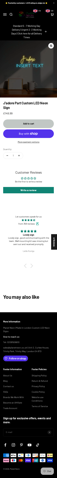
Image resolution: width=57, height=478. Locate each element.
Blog (5, 381)
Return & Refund (40, 381)
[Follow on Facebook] (5, 445)
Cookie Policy (38, 391)
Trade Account (10, 408)
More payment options (28, 142)
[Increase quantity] (19, 155)
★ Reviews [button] (54, 241)
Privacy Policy (38, 386)
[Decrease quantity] (7, 155)
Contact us (8, 386)
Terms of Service (40, 406)
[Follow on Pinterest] (21, 445)
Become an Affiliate (12, 402)
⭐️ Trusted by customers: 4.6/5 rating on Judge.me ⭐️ (24, 3)
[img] (28, 220)
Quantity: (7, 149)
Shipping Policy (39, 375)
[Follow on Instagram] (13, 445)
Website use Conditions (37, 399)
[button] (26, 266)
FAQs (5, 391)
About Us (7, 375)
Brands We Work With (13, 397)
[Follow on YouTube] (29, 445)
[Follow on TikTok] (37, 445)
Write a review (28, 190)
